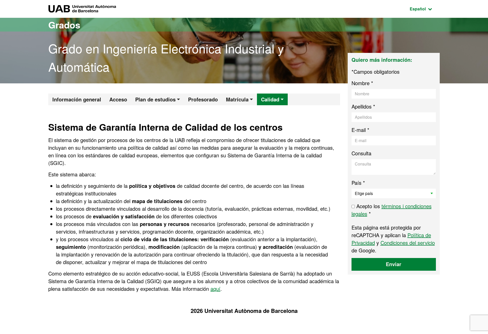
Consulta (361, 153)
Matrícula (237, 99)
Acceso (118, 99)
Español (425, 9)
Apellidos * (363, 106)
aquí (215, 288)
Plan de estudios (155, 99)
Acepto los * (392, 209)
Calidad (270, 99)
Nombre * (362, 83)
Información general (76, 99)
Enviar (393, 264)
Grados (64, 24)
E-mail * (360, 129)
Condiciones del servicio (407, 242)
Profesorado (203, 99)
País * (358, 182)
